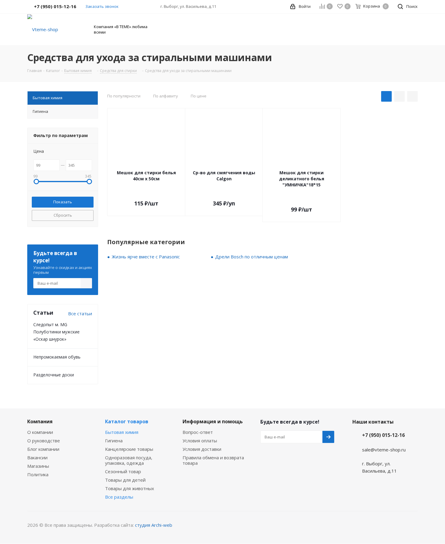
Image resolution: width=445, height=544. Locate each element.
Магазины (38, 466)
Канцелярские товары (129, 449)
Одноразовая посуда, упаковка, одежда (128, 460)
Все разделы (119, 497)
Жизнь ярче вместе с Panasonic (146, 257)
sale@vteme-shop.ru (384, 450)
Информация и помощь (213, 421)
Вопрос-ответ (198, 432)
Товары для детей (125, 480)
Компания (40, 421)
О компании (40, 432)
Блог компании (43, 449)
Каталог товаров (126, 421)
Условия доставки (202, 449)
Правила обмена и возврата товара (213, 460)
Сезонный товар (123, 471)
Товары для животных (129, 488)
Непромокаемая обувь (57, 357)
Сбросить (63, 215)
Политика (37, 474)
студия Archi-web (153, 525)
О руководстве (43, 440)
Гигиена (114, 440)
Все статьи (80, 313)
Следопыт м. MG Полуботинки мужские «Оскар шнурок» (56, 332)
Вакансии (37, 457)
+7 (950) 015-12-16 (383, 435)
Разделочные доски (53, 375)
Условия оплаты (200, 440)
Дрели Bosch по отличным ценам (251, 257)
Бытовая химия (121, 432)
